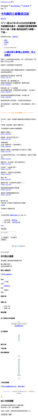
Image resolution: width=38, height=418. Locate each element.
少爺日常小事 (16, 222)
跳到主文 (3, 18)
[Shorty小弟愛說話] (19, 356)
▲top (2, 225)
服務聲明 (19, 393)
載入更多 (3, 229)
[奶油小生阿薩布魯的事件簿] (19, 378)
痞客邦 (12, 215)
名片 (5, 44)
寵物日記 (15, 36)
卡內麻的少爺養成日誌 (15, 13)
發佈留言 (3, 239)
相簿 (5, 40)
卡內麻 (3, 205)
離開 (10, 414)
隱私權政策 (31, 391)
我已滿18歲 (4, 414)
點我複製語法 (19, 326)
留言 (15, 215)
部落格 (6, 42)
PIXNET (8, 391)
